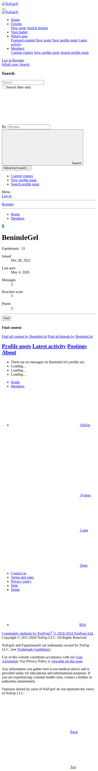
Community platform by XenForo (48, 633)
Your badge (19, 32)
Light (83, 530)
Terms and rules (22, 577)
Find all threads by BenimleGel (70, 336)
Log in (6, 196)
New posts (18, 28)
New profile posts (64, 40)
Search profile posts (74, 53)
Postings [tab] (77, 346)
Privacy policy (21, 581)
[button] (36, 122)
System (85, 495)
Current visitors (22, 53)
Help (14, 585)
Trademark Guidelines (33, 649)
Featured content (23, 40)
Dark (83, 565)
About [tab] (9, 352)
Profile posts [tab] (16, 346)
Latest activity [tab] (49, 346)
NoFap (84, 425)
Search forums (37, 28)
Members (17, 48)
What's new (19, 36)
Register (8, 204)
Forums (16, 24)
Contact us (18, 573)
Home (15, 20)
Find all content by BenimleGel (24, 336)
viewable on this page (67, 661)
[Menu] (3, 9)
